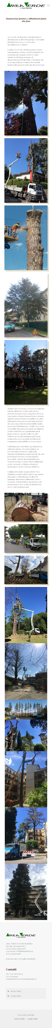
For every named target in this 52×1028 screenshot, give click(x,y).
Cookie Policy (15, 996)
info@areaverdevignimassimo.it (23, 979)
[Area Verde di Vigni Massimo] (26, 5)
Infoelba (31, 1015)
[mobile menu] (48, 5)
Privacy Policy (15, 991)
